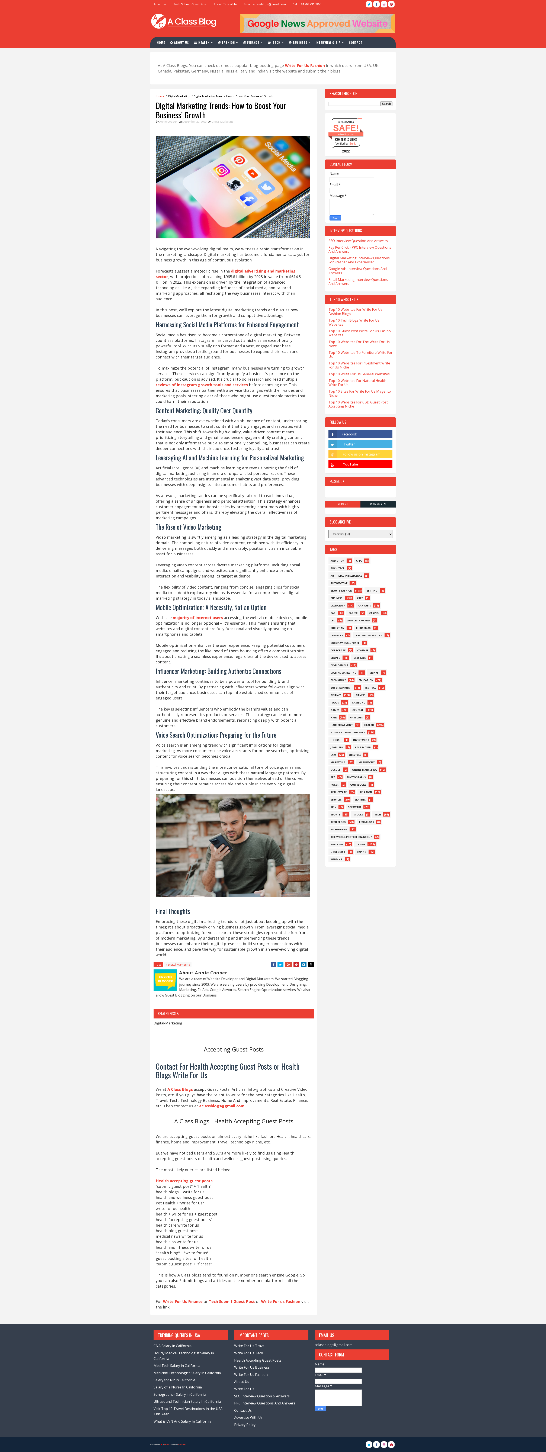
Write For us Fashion (280, 1301)
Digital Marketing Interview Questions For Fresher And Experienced (359, 260)
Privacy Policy (245, 1424)
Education (366, 680)
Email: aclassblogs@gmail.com (265, 4)
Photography (356, 777)
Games (335, 710)
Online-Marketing (364, 769)
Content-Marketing (368, 635)
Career (353, 613)
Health (203, 42)
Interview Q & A (328, 42)
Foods (335, 702)
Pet (333, 777)
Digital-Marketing (179, 96)
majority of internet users (198, 617)
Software (354, 807)
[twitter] (369, 4)
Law (333, 754)
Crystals (359, 657)
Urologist (338, 851)
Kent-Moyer (363, 747)
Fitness (361, 695)
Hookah (336, 739)
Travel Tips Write (225, 4)
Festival (370, 687)
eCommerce (338, 680)
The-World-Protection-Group (351, 836)
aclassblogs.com (346, 134)
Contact (355, 42)
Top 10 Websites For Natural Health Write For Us (357, 382)
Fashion (228, 42)
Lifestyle (355, 754)
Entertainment (341, 687)
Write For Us (244, 1389)
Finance (252, 42)
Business (299, 42)
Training (337, 844)
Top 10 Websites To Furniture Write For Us (360, 354)
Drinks (374, 672)
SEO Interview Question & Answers (262, 1396)
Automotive (339, 583)
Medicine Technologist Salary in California (187, 1373)
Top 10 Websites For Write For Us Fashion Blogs (355, 311)
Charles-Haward (358, 620)
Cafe (360, 598)
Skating (360, 799)
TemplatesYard (167, 1444)
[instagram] (384, 4)
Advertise (160, 4)
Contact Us (243, 1410)
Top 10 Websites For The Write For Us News (359, 343)
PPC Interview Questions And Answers (264, 1403)
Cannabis (364, 605)
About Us (181, 42)
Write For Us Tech (248, 1353)
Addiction (337, 560)
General (357, 710)
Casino (374, 613)
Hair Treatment (342, 725)
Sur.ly (352, 143)
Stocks (358, 814)
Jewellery (337, 747)
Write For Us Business (252, 1367)
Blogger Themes (182, 1444)
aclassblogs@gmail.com (333, 1344)
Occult (335, 769)
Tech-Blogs (366, 822)
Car (333, 613)
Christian (337, 628)
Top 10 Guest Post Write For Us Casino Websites (359, 333)
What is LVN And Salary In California (182, 1421)
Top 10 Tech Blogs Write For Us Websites (353, 322)
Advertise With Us (248, 1417)
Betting (372, 590)
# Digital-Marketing (178, 964)
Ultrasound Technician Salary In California (187, 1401)
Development (339, 665)
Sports (335, 814)
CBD (333, 620)
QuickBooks (358, 784)
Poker (334, 784)
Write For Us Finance (183, 1301)
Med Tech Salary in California (177, 1365)
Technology (339, 829)
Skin (333, 807)
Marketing (338, 762)
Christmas (363, 628)
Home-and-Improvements (348, 732)
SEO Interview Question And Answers (358, 240)
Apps (359, 560)
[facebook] (376, 4)
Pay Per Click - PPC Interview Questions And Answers (359, 249)
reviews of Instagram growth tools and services (202, 384)
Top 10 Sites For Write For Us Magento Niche (359, 393)
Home (161, 42)
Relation (366, 792)
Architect (337, 568)
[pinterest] (391, 4)
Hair (334, 717)
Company (337, 635)
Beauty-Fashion (341, 590)
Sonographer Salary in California (180, 1394)
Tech (276, 42)
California (338, 605)
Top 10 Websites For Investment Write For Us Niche (359, 365)
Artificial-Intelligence (346, 575)
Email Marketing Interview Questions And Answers (358, 281)
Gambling (358, 702)
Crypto (335, 657)
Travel (360, 844)
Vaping (361, 851)
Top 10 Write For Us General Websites (359, 374)
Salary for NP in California (174, 1380)
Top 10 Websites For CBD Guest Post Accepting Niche (358, 404)
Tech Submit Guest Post (190, 4)
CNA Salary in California (173, 1345)
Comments (378, 504)
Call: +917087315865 (307, 4)
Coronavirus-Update (345, 642)
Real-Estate (339, 792)
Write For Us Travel (249, 1345)
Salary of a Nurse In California (178, 1387)
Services (336, 799)
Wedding (336, 859)
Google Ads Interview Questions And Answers (357, 270)
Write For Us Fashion (251, 1374)
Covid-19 (362, 650)
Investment (361, 739)
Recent (343, 504)
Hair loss (356, 717)
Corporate (338, 650)
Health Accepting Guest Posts (257, 1360)
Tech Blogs (338, 822)
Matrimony (367, 762)
